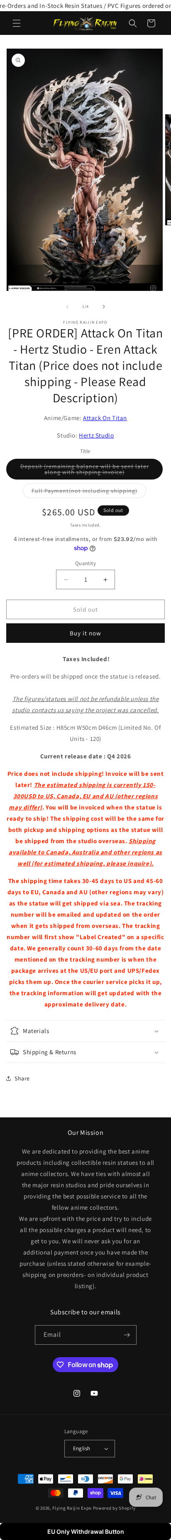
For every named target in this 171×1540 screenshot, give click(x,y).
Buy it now (85, 633)
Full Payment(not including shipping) (89, 492)
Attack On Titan (105, 418)
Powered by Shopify (114, 1508)
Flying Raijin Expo (72, 1508)
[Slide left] (67, 307)
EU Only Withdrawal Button (85, 1531)
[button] (16, 23)
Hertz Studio (96, 435)
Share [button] (22, 1078)
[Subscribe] (127, 1335)
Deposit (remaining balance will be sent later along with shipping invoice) (89, 471)
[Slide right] (104, 307)
